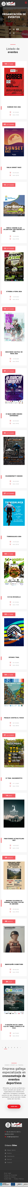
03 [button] (17, 29)
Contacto (9, 1162)
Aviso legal (7, 1173)
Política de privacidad (10, 1175)
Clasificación (10, 1156)
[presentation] (4, 25)
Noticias (9, 1159)
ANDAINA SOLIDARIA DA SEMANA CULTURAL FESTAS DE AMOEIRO (14, 902)
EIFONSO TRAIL (14, 657)
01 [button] (10, 29)
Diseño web (7, 1179)
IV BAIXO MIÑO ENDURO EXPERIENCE (14, 414)
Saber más (14, 1106)
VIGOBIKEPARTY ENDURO (14, 476)
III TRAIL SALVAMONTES (14, 778)
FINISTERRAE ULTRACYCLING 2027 (14, 839)
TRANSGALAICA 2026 (14, 536)
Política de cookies (10, 1177)
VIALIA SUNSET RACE (14, 167)
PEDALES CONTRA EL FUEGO (14, 718)
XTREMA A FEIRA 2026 (14, 291)
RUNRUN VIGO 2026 (14, 107)
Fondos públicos (19, 1179)
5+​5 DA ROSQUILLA (14, 597)
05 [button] (13, 33)
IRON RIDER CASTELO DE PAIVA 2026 (14, 352)
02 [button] (13, 29)
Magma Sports (11, 1150)
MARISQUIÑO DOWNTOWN (14, 964)
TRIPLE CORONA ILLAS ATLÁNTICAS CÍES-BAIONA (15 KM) (14, 229)
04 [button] (10, 33)
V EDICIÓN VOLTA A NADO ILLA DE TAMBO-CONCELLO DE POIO (14, 1026)
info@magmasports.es (13, 1136)
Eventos (9, 1153)
